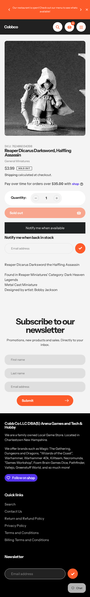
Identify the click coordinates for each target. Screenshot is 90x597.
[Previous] (9, 10)
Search (10, 504)
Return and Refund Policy (24, 518)
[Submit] (73, 574)
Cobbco (11, 27)
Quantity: (18, 197)
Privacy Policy (15, 525)
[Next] (80, 10)
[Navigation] (81, 27)
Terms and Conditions (22, 533)
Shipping (11, 175)
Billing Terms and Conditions (27, 540)
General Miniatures (17, 161)
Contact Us (13, 511)
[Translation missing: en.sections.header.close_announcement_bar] (87, 10)
